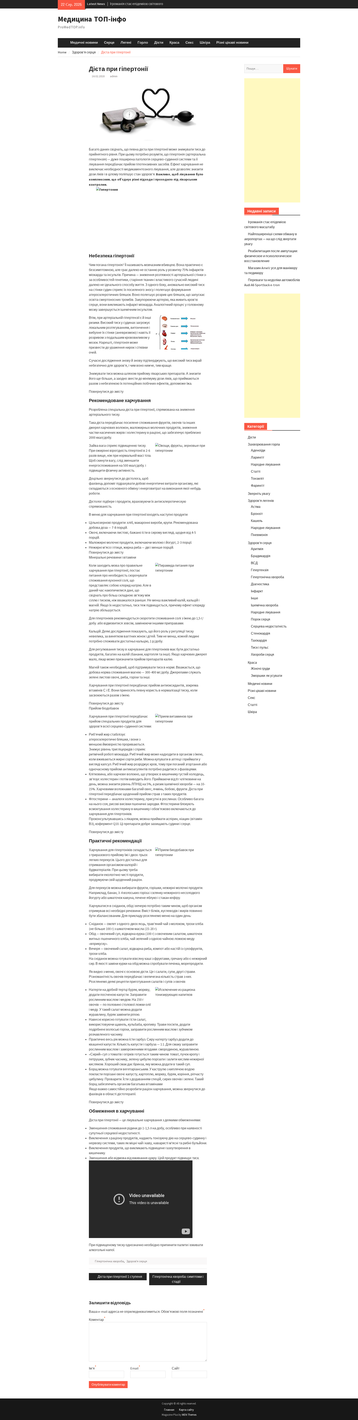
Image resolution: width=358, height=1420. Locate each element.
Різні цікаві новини (232, 42)
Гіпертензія (259, 570)
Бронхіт (257, 514)
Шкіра (205, 42)
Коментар (96, 1320)
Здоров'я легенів (261, 501)
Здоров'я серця (136, 1261)
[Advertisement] (272, 140)
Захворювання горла (264, 444)
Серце (109, 42)
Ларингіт (257, 457)
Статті (255, 471)
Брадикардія (260, 556)
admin (113, 76)
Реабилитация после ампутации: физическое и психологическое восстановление (271, 256)
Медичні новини (84, 42)
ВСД (254, 563)
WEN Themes (189, 1414)
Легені (126, 42)
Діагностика (260, 584)
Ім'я (92, 1368)
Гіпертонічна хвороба (109, 1261)
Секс (189, 42)
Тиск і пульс (259, 647)
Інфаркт (257, 591)
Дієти (158, 42)
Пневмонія (259, 535)
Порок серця (260, 619)
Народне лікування (265, 464)
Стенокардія (260, 633)
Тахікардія (259, 640)
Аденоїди (258, 450)
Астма (255, 507)
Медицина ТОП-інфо (92, 19)
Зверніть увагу (259, 493)
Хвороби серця (262, 654)
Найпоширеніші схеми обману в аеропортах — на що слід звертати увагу (270, 239)
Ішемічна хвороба (264, 605)
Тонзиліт (257, 478)
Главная (169, 1410)
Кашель (256, 521)
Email (134, 1368)
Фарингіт (257, 485)
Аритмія (257, 549)
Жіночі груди (260, 668)
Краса (174, 42)
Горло (143, 42)
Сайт (175, 1368)
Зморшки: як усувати (266, 675)
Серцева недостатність (269, 626)
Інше (254, 598)
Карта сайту (186, 1410)
